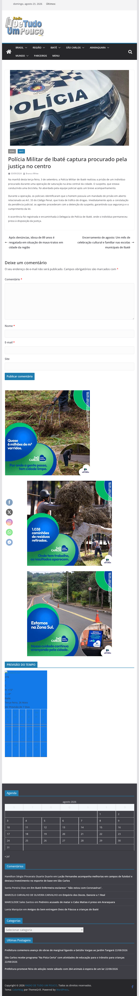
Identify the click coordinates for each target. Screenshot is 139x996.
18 (26, 834)
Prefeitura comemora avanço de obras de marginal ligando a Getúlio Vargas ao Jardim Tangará (59, 950)
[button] (25, 47)
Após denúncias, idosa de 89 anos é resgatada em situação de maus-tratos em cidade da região (36, 242)
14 (82, 827)
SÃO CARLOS (73, 47)
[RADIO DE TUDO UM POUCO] (9, 52)
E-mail (10, 342)
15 (101, 827)
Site (7, 359)
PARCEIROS (40, 55)
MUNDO (20, 55)
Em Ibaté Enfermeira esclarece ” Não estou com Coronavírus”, (66, 887)
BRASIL (20, 47)
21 (82, 834)
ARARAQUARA (98, 47)
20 (63, 834)
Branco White (32, 173)
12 (45, 827)
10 (8, 827)
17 (8, 834)
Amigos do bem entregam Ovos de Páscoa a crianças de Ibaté (62, 909)
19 (45, 834)
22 (101, 834)
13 (63, 827)
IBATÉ (54, 47)
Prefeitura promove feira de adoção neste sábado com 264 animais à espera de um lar (55, 969)
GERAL (12, 151)
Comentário (13, 279)
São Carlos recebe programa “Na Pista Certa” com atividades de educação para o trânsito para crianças (64, 957)
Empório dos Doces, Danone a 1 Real (84, 895)
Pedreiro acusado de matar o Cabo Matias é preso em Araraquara (77, 902)
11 (26, 827)
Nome (10, 326)
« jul (7, 856)
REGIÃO (37, 47)
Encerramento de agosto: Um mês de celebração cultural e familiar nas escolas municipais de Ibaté (103, 242)
